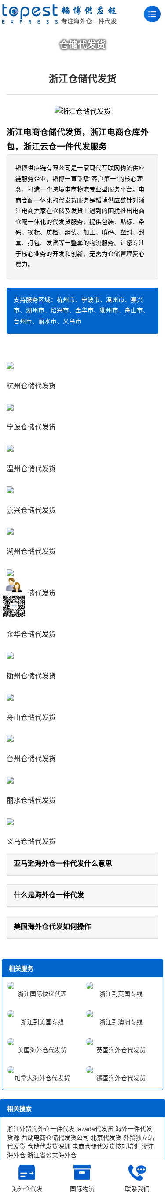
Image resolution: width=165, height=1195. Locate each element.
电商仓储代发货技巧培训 (106, 1146)
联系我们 (137, 1188)
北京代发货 (106, 1137)
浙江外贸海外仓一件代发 (41, 1128)
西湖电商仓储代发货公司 (55, 1137)
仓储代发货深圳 (48, 1146)
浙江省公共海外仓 (52, 1155)
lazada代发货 (95, 1128)
